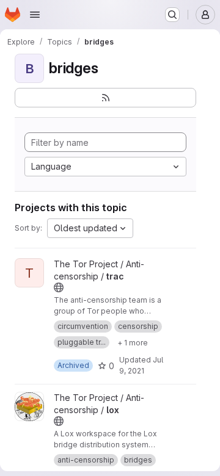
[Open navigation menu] (35, 14)
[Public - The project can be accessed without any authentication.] (59, 287)
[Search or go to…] (172, 14)
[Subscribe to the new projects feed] (105, 97)
